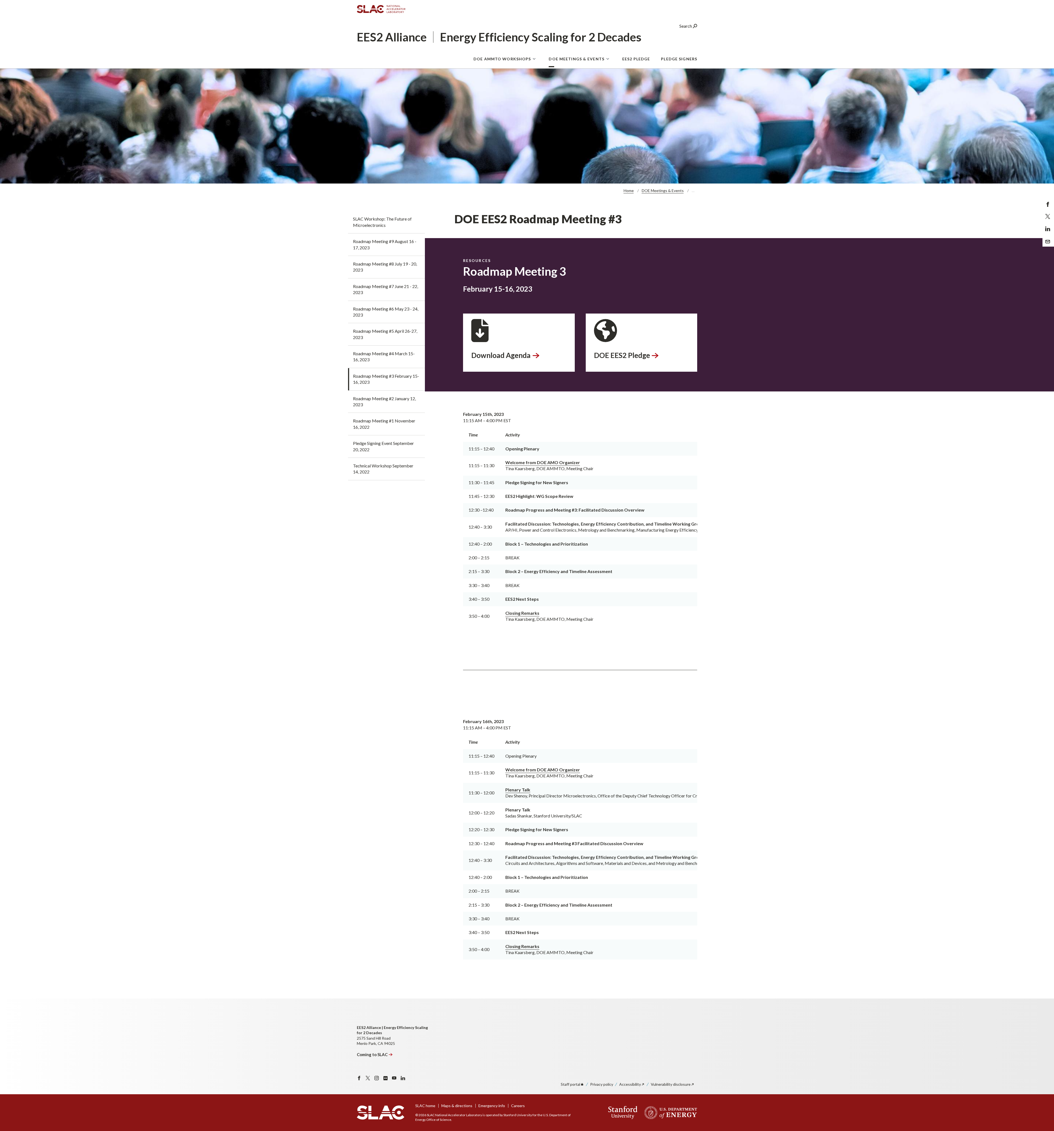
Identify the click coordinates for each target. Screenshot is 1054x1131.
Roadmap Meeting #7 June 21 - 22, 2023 (385, 289)
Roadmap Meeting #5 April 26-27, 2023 (385, 334)
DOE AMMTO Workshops (502, 59)
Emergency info (491, 1105)
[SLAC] (380, 1112)
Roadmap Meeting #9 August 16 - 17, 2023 (384, 244)
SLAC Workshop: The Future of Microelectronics (382, 221)
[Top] (1041, 1059)
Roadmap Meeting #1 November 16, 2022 (384, 423)
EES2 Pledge (636, 59)
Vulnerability (671, 1084)
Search (686, 26)
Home (629, 190)
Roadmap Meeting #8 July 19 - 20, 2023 (385, 266)
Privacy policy (601, 1084)
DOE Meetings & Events (576, 59)
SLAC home (425, 1105)
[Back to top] (1041, 1113)
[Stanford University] (623, 1112)
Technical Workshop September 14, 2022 (383, 468)
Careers (518, 1105)
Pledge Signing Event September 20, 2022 (383, 446)
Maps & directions (456, 1105)
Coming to (372, 1054)
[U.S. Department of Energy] (669, 1112)
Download (501, 355)
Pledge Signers (679, 59)
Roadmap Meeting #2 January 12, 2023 (384, 401)
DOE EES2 (622, 355)
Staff (570, 1084)
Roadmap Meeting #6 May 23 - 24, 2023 (385, 311)
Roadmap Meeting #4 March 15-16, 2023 (384, 356)
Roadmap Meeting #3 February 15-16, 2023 (386, 379)
